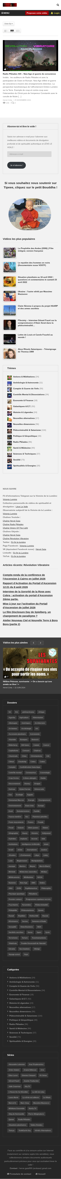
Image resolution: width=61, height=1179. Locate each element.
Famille (37, 811)
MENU (6, 13)
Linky (45, 855)
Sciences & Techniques (24, 454)
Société (17, 460)
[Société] (9, 461)
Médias (44, 872)
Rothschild (34, 916)
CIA (47, 756)
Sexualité (12, 927)
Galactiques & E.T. (22, 406)
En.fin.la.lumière (18, 556)
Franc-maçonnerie (16, 822)
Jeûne (19, 850)
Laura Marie (13, 1097)
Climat (11, 762)
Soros (30, 932)
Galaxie (21, 828)
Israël (11, 850)
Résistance (13, 921)
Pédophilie (13, 910)
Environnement (15, 806)
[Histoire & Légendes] (9, 413)
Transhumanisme (39, 938)
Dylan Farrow (24, 789)
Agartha (12, 718)
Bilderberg (13, 745)
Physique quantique (17, 894)
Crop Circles (14, 778)
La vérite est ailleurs (31, 1097)
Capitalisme (13, 751)
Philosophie (46, 888)
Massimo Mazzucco (41, 1103)
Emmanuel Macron (16, 800)
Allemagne (13, 723)
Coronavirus (31, 773)
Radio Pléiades (20, 442)
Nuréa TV (32, 1109)
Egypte (30, 795)
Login (56, 13)
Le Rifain (46, 1097)
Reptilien (21, 916)
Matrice (22, 866)
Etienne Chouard (28, 1075)
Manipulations (37, 861)
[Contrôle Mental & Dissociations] (9, 395)
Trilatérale (13, 943)
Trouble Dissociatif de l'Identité (33, 943)
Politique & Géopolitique (25, 436)
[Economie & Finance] (9, 401)
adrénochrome (28, 712)
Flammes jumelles (40, 817)
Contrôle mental (15, 773)
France (30, 822)
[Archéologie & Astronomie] (9, 383)
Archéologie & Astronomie (26, 382)
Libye (37, 855)
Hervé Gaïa (41, 549)
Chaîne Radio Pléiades (13, 524)
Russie (45, 916)
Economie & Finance (23, 400)
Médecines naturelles (28, 872)
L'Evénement (25, 855)
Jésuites (12, 855)
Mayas (32, 866)
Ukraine (12, 949)
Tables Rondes (36, 1125)
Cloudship (22, 762)
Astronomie (35, 734)
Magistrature (22, 861)
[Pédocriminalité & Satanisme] (9, 431)
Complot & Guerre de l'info (26, 388)
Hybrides (12, 839)
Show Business (26, 927)
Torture (25, 938)
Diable (43, 778)
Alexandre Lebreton (17, 1064)
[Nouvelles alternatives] (9, 419)
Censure (26, 751)
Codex (42, 762)
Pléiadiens (33, 894)
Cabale (36, 745)
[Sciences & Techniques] (9, 455)
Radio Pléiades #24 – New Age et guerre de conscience (29, 74)
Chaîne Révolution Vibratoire (16, 538)
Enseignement (44, 800)
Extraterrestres (23, 811)
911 (16, 712)
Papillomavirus (31, 888)
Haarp (24, 833)
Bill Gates (25, 745)
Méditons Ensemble (17, 1109)
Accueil (41, 1174)
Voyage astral (14, 954)
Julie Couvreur (15, 1086)
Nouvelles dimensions (24, 424)
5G (10, 712)
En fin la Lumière (20, 553)
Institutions (13, 844)
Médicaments (14, 877)
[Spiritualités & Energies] (9, 467)
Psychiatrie (13, 905)
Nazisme (12, 883)
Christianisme (36, 756)
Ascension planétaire (17, 734)
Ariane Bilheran (30, 1070)
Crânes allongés (29, 778)
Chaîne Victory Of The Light (15, 528)
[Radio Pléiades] (9, 443)
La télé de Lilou (38, 1092)
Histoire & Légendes (23, 412)
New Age (23, 883)
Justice (44, 850)
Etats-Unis (29, 806)
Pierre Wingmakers (36, 1114)
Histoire (34, 833)
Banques (23, 740)
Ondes (42, 883)
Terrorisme (13, 938)
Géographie (13, 833)
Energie (31, 800)
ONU (10, 888)
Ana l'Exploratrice (36, 1064)
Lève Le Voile (22, 506)
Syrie (47, 932)
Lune (11, 861)
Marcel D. (12, 1103)
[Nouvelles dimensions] (9, 425)
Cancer (46, 745)
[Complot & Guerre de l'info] (9, 389)
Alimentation (38, 718)
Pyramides (26, 905)
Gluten (45, 828)
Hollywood (46, 833)
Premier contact (15, 899)
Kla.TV (27, 1086)
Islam (46, 844)
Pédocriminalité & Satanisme (27, 430)
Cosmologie (45, 773)
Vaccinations (24, 949)
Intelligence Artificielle (31, 844)
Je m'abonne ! (16, 165)
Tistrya (11, 1131)
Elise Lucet (13, 1075)
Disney (27, 784)
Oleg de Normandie (16, 1114)
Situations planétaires (17, 1125)
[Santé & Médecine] (9, 449)
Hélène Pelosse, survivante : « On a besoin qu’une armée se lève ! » (27, 682)
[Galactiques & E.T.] (9, 407)
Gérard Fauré (14, 1081)
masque (12, 866)
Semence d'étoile (39, 921)
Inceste (34, 839)
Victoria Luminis (10, 499)
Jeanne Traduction (31, 1081)
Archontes (13, 729)
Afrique (41, 712)
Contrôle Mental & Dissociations (29, 394)
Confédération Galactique (30, 767)
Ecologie (19, 795)
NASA (39, 877)
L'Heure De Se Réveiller (18, 1092)
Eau (10, 795)
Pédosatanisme (27, 910)
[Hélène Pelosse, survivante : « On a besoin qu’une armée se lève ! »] (30, 663)
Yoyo (26, 954)
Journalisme (32, 850)
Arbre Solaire (14, 1070)
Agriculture (24, 718)
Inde (43, 839)
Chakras (37, 751)
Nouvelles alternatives (24, 418)
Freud (11, 828)
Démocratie (39, 789)
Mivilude (12, 872)
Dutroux (12, 789)
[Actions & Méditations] (9, 378)
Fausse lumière (15, 817)
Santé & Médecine (22, 448)
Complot (12, 767)
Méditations (28, 877)
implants (23, 839)
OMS (33, 883)
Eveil (11, 811)
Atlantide (12, 740)
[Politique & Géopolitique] (9, 437)
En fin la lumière (18, 542)
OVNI (19, 888)
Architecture (40, 723)
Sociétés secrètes (16, 932)
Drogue (37, 784)
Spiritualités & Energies (24, 466)
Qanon (40, 910)
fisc (26, 817)
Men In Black (44, 866)
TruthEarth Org (24, 1131)
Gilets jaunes (33, 828)
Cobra (32, 762)
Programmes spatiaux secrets (38, 899)
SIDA (39, 927)
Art (36, 729)
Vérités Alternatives (43, 1131)
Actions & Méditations (24, 377)
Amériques (26, 723)
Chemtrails (13, 756)
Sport (39, 932)
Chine (24, 756)
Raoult (11, 916)
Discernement (14, 784)
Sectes (25, 921)
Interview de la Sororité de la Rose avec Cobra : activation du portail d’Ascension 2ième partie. (28, 595)
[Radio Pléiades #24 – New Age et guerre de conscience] (30, 55)
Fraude (40, 822)
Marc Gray (25, 1103)
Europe (41, 806)
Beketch (35, 740)
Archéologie (26, 729)
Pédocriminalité (41, 905)
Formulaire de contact (20, 1174)
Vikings (37, 949)
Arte (42, 1070)
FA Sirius (43, 1075)
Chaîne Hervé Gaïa (11, 521)
